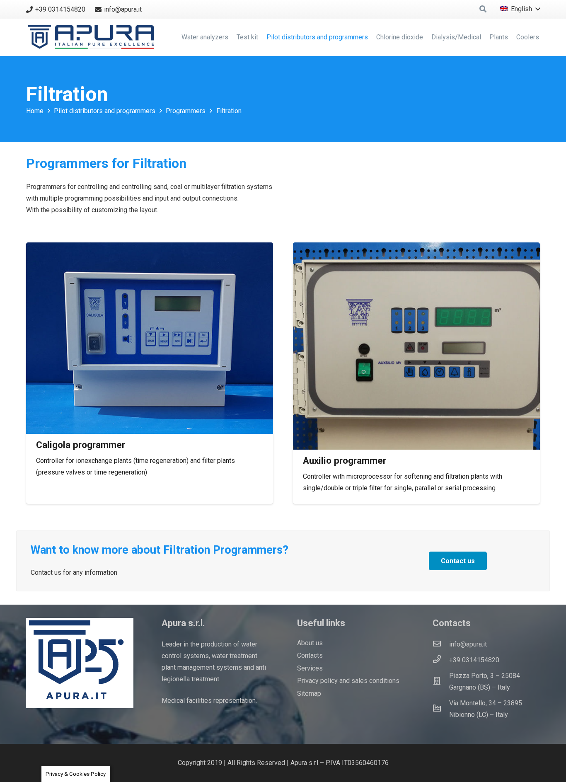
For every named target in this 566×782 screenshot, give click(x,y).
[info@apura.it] (441, 644)
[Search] (483, 9)
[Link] (93, 37)
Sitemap (309, 693)
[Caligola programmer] (149, 338)
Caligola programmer (80, 444)
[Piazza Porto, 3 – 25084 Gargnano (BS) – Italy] (441, 682)
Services (310, 668)
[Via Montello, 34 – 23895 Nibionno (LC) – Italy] (441, 709)
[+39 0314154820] (441, 660)
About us (310, 643)
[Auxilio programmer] (416, 346)
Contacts (310, 655)
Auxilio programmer (344, 460)
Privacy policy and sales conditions (348, 681)
